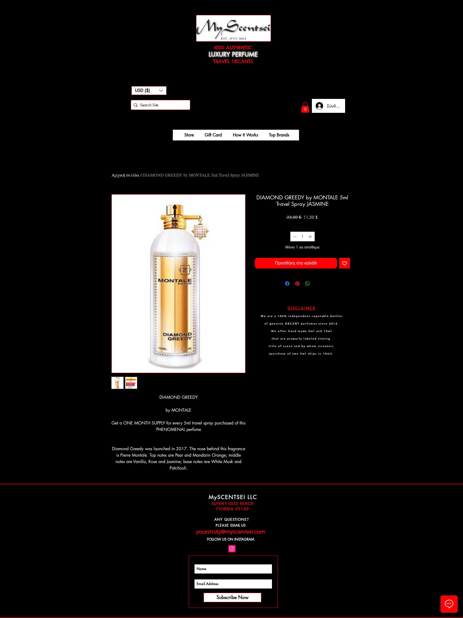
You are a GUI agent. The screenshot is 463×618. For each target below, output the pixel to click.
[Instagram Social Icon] (232, 548)
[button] (149, 90)
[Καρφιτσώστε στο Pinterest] (297, 283)
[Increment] (310, 236)
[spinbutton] (302, 236)
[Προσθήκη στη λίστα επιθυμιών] (344, 263)
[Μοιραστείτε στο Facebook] (287, 283)
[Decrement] (294, 236)
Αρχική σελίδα (125, 175)
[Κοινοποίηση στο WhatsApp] (307, 283)
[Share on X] (318, 283)
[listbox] (149, 90)
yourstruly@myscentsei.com (230, 531)
